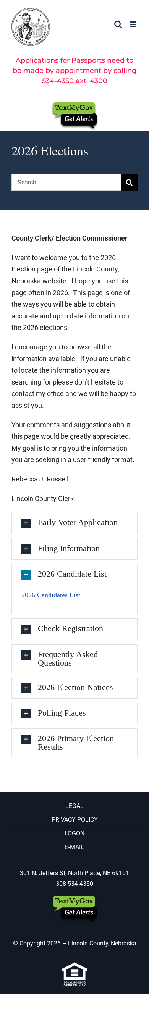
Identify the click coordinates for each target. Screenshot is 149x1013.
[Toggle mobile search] (118, 24)
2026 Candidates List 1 (53, 595)
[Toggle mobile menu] (134, 24)
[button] (74, 522)
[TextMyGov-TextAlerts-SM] (75, 105)
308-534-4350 (74, 883)
